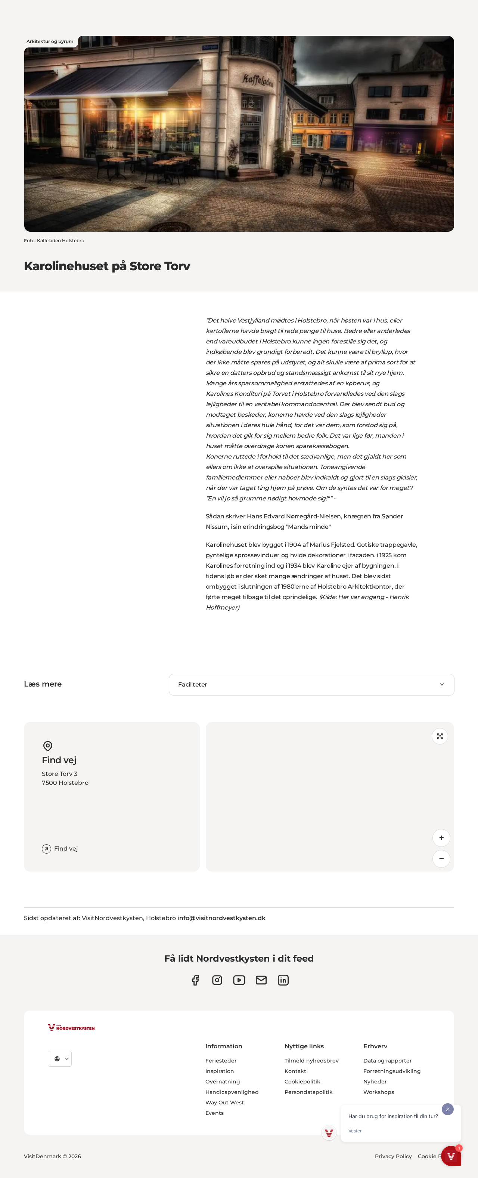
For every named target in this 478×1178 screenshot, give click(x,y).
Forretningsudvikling (392, 1071)
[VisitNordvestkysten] (71, 1027)
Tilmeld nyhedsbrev (312, 1060)
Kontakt (295, 1071)
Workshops (378, 1092)
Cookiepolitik (302, 1081)
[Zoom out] (441, 859)
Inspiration (219, 1071)
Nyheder (375, 1081)
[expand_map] (440, 736)
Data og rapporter (387, 1060)
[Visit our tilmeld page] (261, 980)
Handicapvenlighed (232, 1092)
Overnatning (222, 1081)
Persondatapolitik (309, 1092)
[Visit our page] (195, 980)
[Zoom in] (441, 838)
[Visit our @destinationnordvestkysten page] (239, 980)
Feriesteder (221, 1060)
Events (214, 1113)
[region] (330, 797)
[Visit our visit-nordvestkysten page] (283, 980)
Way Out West (224, 1102)
